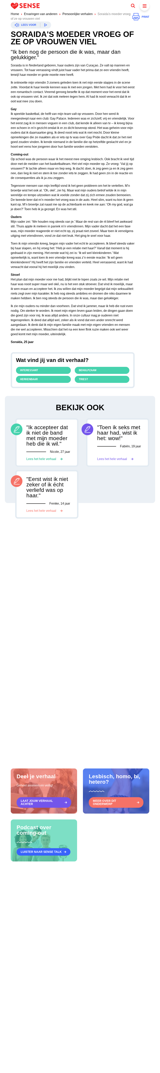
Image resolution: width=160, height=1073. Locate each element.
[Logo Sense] (25, 6)
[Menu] (144, 6)
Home (15, 14)
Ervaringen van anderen (40, 14)
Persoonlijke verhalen (77, 14)
